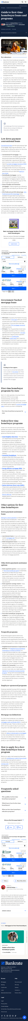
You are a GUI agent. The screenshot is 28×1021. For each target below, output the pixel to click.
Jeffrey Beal (22, 24)
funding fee (15, 336)
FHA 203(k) (15, 371)
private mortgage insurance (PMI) (16, 164)
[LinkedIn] (10, 1016)
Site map (17, 984)
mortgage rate (10, 538)
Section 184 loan (6, 494)
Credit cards (4, 987)
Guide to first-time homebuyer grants (8, 948)
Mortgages (3, 7)
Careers (16, 987)
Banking (3, 984)
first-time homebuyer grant (11, 570)
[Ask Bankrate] (24, 1017)
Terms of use (4, 1011)
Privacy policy (4, 1003)
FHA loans (14, 319)
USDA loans (13, 338)
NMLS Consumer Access (6, 968)
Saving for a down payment (9, 517)
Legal (2, 1001)
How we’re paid (18, 982)
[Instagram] (7, 1016)
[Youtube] (13, 1016)
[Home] (6, 2)
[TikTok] (15, 1016)
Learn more (14, 244)
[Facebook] (2, 1016)
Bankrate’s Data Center (6, 992)
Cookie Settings (4, 1006)
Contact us (17, 990)
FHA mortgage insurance (18, 325)
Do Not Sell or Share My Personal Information (11, 1009)
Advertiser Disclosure (23, 5)
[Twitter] (4, 1016)
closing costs (4, 764)
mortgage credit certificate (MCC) (11, 722)
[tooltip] (23, 820)
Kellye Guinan (9, 24)
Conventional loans (6, 145)
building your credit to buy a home (16, 758)
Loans (2, 990)
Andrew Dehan (14, 23)
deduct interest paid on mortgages (16, 733)
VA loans (22, 332)
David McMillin (7, 952)
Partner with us (18, 992)
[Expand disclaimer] (26, 32)
